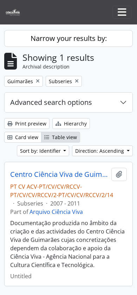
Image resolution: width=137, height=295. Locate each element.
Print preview (30, 123)
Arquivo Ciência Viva (56, 212)
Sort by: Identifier (41, 151)
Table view (64, 137)
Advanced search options (51, 102)
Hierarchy (75, 123)
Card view (26, 137)
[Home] (15, 12)
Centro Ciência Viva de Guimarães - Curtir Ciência (59, 174)
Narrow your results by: (69, 38)
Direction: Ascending (100, 151)
